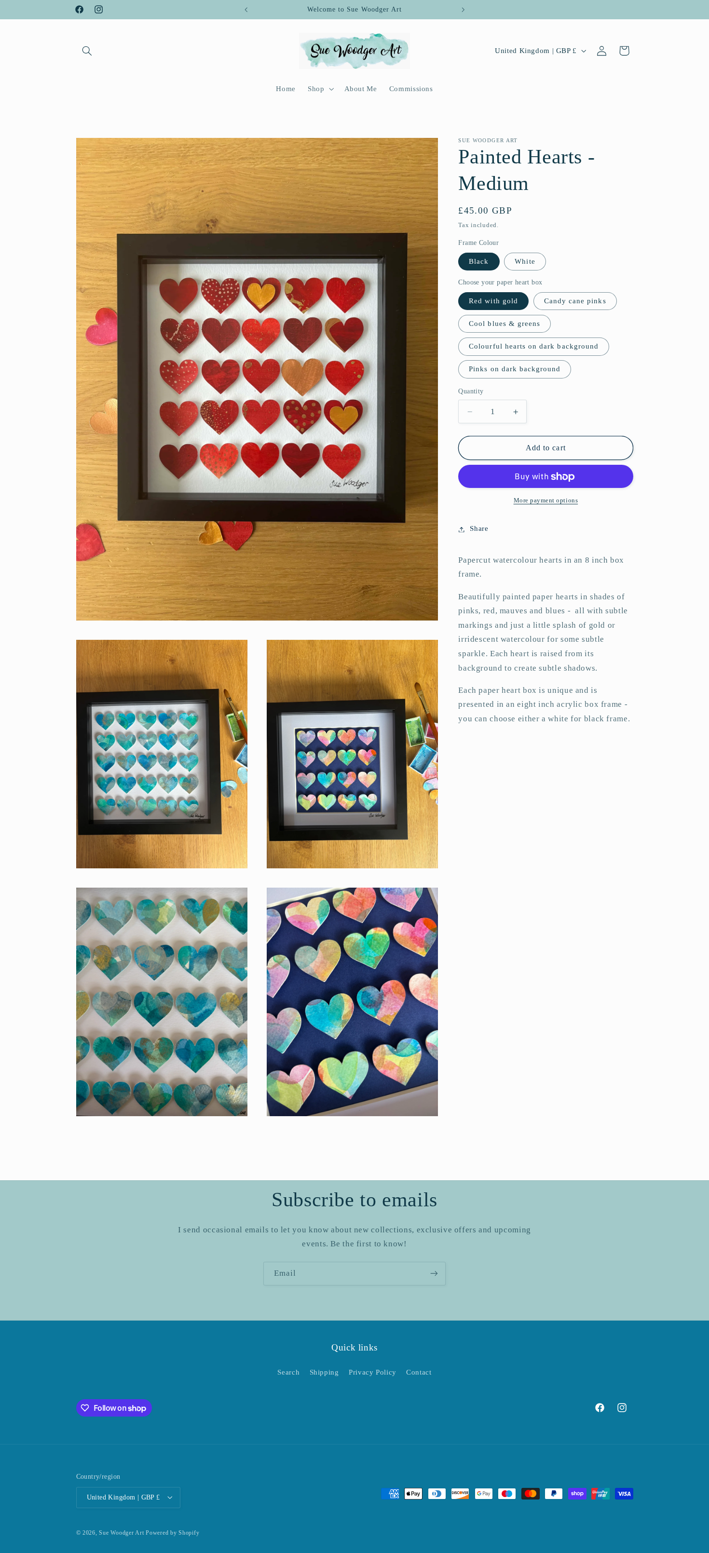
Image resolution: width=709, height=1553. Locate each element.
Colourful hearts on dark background (534, 347)
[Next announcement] (463, 9)
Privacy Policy (372, 1372)
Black (479, 262)
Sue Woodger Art (121, 1532)
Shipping (324, 1372)
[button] (87, 51)
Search (288, 1372)
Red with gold (493, 301)
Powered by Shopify (172, 1532)
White (525, 262)
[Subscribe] (434, 1273)
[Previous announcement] (246, 9)
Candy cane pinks (575, 301)
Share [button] (479, 529)
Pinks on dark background (514, 369)
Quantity (470, 391)
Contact (418, 1372)
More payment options (546, 501)
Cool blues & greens (504, 324)
